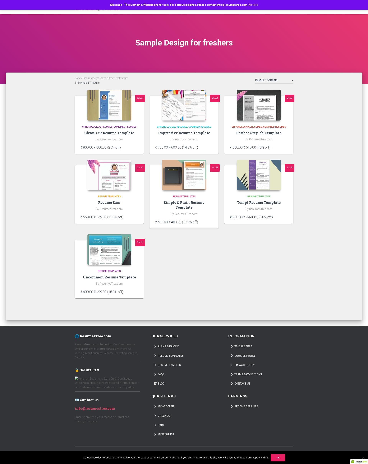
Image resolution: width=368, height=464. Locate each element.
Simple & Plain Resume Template (184, 205)
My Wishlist (166, 434)
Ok (277, 457)
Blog (161, 383)
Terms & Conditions (248, 374)
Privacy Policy (244, 365)
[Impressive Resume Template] (184, 105)
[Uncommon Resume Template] (109, 249)
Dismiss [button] (253, 4)
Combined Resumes (125, 126)
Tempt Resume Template (259, 202)
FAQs (161, 374)
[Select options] (136, 147)
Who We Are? (243, 346)
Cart (161, 425)
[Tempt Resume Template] (259, 175)
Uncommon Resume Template (109, 277)
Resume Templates (109, 196)
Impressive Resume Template (184, 132)
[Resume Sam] (109, 175)
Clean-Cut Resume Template (109, 132)
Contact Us (242, 383)
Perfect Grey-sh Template (258, 132)
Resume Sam (109, 202)
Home (78, 78)
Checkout (165, 415)
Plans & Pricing (169, 346)
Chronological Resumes (97, 126)
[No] (363, 458)
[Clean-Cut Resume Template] (109, 105)
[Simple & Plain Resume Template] (184, 175)
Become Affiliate (246, 406)
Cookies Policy (244, 355)
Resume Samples (169, 365)
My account (166, 406)
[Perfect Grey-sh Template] (259, 105)
